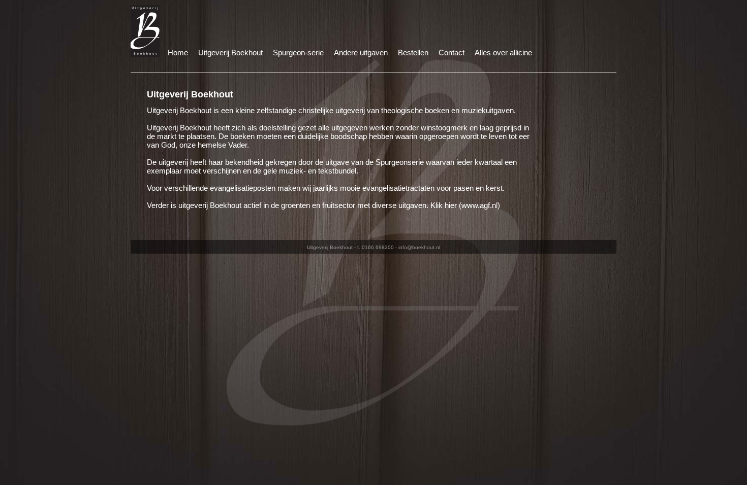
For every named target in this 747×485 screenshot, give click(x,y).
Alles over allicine (503, 52)
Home (178, 52)
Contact (451, 52)
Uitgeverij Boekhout (230, 52)
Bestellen (413, 52)
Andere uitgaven (361, 52)
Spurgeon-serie (298, 52)
